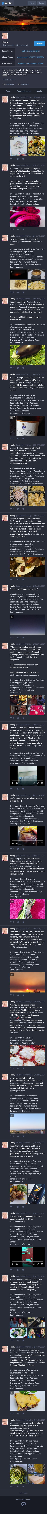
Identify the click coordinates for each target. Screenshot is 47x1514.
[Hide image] (12, 208)
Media (39, 91)
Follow (39, 43)
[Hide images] (12, 138)
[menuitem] (27, 776)
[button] (27, 776)
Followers (23, 84)
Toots (8, 91)
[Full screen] (42, 783)
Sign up (41, 3)
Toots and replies (23, 91)
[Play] (13, 783)
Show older (23, 1493)
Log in (32, 3)
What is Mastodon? (23, 1500)
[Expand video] (38, 783)
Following (8, 84)
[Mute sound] (17, 783)
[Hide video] (34, 783)
